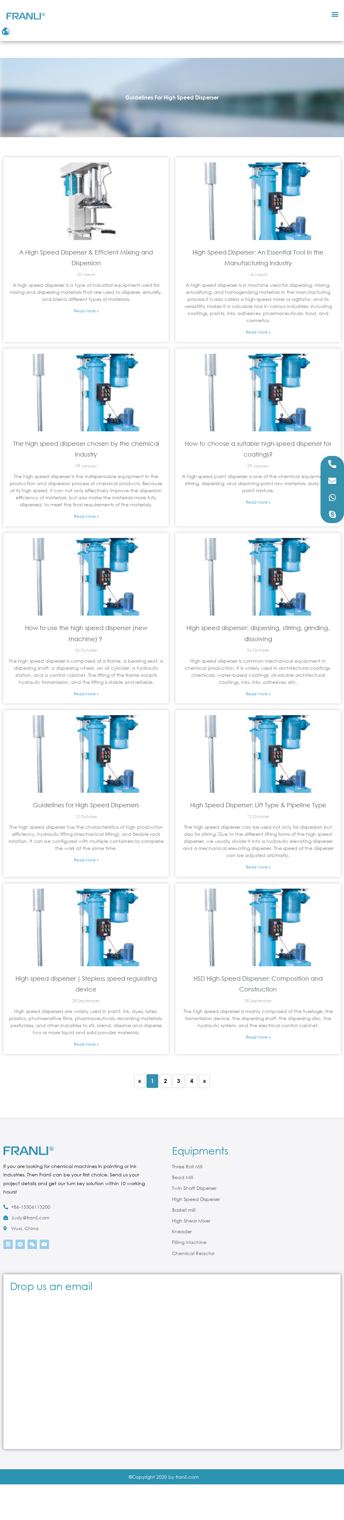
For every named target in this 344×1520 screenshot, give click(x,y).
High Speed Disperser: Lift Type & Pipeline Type (258, 805)
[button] (335, 14)
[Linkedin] (8, 1244)
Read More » (86, 311)
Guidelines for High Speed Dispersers (86, 805)
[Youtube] (44, 1244)
